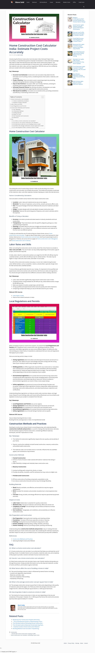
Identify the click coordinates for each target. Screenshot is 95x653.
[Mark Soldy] (13, 611)
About (81, 643)
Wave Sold (19, 2)
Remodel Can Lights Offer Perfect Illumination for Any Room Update (78, 61)
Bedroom (34, 2)
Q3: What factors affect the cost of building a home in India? (26, 124)
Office (74, 2)
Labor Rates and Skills (16, 104)
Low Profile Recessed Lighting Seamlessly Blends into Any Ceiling (78, 54)
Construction (14, 632)
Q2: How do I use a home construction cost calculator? (25, 122)
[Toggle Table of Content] (42, 97)
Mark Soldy (21, 605)
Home (27, 2)
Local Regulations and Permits (18, 106)
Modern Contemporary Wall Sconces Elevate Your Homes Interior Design (79, 20)
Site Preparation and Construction (21, 116)
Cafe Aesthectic (43, 2)
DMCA (65, 643)
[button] (84, 6)
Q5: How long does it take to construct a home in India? (26, 127)
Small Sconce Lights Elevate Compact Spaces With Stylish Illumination (78, 27)
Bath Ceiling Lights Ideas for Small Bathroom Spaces (78, 83)
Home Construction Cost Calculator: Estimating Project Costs (25, 635)
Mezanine (58, 2)
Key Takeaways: (17, 109)
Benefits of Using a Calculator (20, 102)
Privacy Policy (71, 643)
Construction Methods (18, 111)
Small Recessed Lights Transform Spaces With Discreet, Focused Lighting (79, 69)
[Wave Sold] (12, 2)
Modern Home (66, 2)
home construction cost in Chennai (21, 240)
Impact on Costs (17, 114)
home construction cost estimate (30, 237)
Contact (86, 643)
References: (16, 117)
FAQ (12, 119)
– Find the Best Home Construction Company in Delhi (23, 633)
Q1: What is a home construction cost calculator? (24, 121)
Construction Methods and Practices (20, 107)
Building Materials (17, 112)
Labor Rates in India (18, 295)
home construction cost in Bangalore (47, 239)
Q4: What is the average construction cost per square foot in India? (28, 125)
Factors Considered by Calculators (21, 101)
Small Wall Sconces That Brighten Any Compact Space (78, 40)
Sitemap (77, 643)
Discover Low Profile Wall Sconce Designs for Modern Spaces (78, 33)
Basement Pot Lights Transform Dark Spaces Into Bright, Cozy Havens (78, 46)
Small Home (81, 2)
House (51, 2)
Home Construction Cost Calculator (20, 99)
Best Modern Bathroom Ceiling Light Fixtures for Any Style (79, 76)
